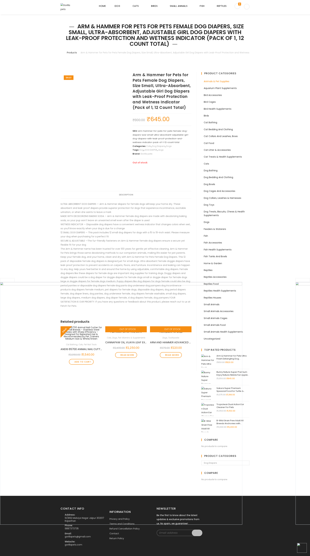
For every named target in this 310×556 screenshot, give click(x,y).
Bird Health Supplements (217, 108)
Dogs (169, 146)
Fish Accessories (213, 242)
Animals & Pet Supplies (216, 81)
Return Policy (116, 538)
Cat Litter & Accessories (217, 150)
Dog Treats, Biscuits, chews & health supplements (224, 213)
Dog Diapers (158, 146)
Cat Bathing (210, 122)
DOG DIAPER (151, 149)
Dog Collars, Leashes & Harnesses (222, 198)
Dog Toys (209, 204)
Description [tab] (126, 194)
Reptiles (208, 270)
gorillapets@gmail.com (78, 536)
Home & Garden (213, 263)
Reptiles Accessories (215, 277)
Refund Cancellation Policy (124, 528)
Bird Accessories (213, 95)
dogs (161, 149)
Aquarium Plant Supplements (220, 88)
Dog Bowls (209, 184)
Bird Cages (210, 102)
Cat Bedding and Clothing (218, 129)
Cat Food (209, 143)
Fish (206, 235)
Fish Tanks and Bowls (215, 256)
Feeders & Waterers (215, 229)
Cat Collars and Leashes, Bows (221, 136)
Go (197, 533)
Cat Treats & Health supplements (223, 156)
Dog (141, 149)
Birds (206, 115)
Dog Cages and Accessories (219, 191)
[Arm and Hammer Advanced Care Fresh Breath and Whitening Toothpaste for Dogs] (121, 403)
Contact (114, 533)
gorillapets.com (73, 544)
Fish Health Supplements (218, 249)
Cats (148, 146)
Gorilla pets (146, 153)
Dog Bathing (210, 170)
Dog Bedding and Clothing (218, 177)
